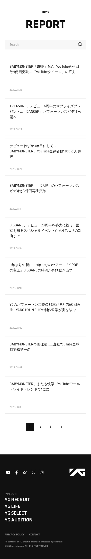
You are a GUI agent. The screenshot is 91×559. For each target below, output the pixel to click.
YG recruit (17, 499)
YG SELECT (16, 513)
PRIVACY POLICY (14, 534)
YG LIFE (12, 506)
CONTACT (34, 534)
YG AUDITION (19, 520)
